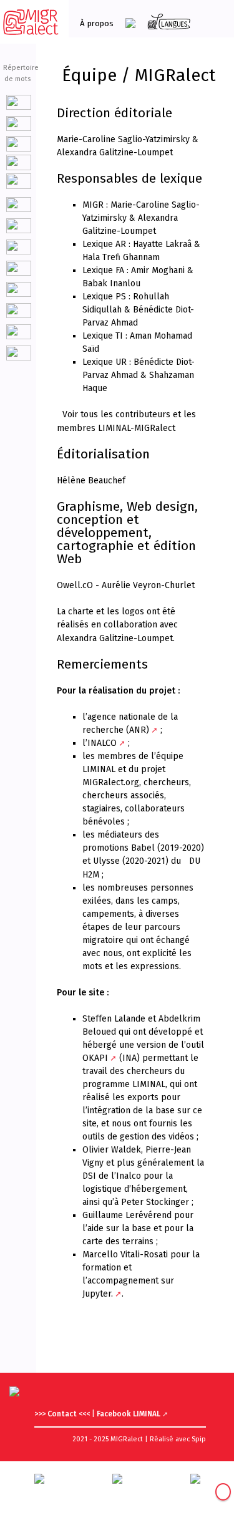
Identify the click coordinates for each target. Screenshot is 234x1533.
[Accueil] (31, 21)
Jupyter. (97, 1294)
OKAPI (95, 1058)
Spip (199, 1439)
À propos (97, 23)
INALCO (102, 743)
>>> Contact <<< (63, 1414)
